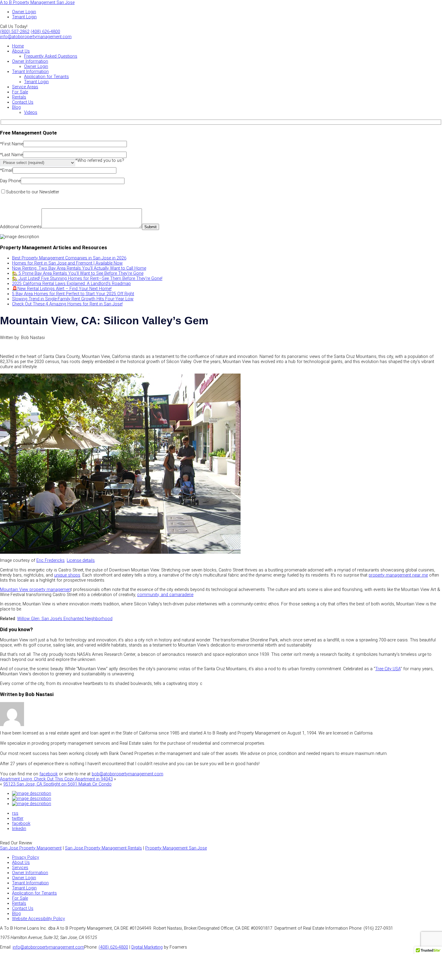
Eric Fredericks (50, 560)
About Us (21, 51)
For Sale (20, 92)
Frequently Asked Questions (50, 56)
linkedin (19, 828)
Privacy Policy (25, 857)
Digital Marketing (147, 947)
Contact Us (22, 102)
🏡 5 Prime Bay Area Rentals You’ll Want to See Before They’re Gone (77, 273)
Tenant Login (36, 81)
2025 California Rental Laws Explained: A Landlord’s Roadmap (71, 283)
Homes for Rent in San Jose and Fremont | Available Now (67, 263)
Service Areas (25, 86)
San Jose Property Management (31, 848)
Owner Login (36, 66)
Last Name (11, 154)
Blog (16, 107)
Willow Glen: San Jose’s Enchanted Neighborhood (64, 618)
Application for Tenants (46, 76)
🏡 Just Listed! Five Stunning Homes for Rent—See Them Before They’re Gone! (87, 278)
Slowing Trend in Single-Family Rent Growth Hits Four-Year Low (73, 298)
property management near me (398, 575)
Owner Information (30, 61)
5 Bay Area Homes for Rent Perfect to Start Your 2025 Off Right (73, 293)
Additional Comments (20, 226)
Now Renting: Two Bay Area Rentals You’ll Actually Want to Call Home (79, 268)
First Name (11, 144)
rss (15, 813)
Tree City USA (388, 668)
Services (20, 867)
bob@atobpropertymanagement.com (127, 774)
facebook (48, 774)
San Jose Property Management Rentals (103, 848)
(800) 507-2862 (14, 31)
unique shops (67, 575)
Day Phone (10, 180)
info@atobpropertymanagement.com (36, 36)
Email (6, 170)
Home (18, 46)
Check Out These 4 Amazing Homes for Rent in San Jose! (67, 304)
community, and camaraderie (165, 594)
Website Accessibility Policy (38, 918)
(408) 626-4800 (45, 31)
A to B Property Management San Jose (37, 2)
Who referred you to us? (99, 160)
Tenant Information (30, 71)
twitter (17, 818)
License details (81, 560)
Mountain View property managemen (35, 589)
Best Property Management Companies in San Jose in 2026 (69, 258)
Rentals (19, 97)
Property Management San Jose (176, 848)
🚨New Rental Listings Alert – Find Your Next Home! (62, 288)
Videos (30, 112)
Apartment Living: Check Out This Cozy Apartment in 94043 (56, 779)
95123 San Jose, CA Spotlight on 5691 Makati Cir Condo (57, 784)
